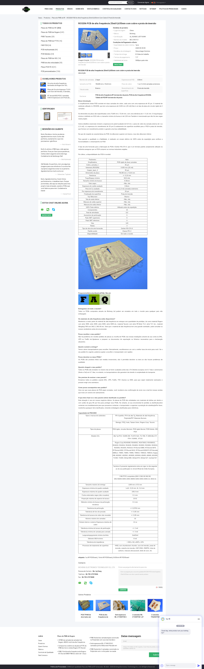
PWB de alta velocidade (50, 63)
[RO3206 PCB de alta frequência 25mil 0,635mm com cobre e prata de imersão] (93, 39)
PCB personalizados (48, 71)
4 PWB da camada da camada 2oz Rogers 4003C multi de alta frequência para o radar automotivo (71, 641)
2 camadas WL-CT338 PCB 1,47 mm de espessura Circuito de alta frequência (138, 616)
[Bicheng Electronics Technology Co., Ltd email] (43, 210)
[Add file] (161, 665)
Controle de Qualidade (45, 652)
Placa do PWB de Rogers (50, 32)
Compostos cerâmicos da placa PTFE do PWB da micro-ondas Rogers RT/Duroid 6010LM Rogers (72, 647)
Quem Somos (43, 646)
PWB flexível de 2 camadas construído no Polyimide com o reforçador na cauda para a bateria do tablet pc (104, 650)
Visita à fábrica (93, 9)
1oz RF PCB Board (91, 557)
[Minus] (198, 619)
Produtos (60, 9)
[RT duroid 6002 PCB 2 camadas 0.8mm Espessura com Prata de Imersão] (43, 96)
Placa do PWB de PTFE (50, 41)
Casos (183, 9)
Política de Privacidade (168, 9)
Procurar (130, 2)
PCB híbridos (45, 54)
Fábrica (40, 649)
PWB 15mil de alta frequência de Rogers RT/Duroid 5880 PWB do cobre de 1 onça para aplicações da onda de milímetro (72, 653)
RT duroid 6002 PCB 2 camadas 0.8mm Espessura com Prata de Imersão (58, 98)
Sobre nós (80, 9)
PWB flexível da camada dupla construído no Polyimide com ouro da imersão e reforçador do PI (104, 639)
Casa (40, 18)
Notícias (143, 9)
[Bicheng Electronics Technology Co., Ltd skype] (55, 210)
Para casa (49, 9)
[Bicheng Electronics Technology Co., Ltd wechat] (49, 210)
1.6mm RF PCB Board (105, 557)
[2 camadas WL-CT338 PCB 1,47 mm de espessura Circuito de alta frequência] (137, 605)
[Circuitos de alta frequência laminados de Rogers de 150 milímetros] (43, 84)
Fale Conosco (42, 655)
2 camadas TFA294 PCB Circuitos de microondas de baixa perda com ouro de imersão (155, 616)
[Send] (198, 665)
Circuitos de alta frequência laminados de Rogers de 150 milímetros (57, 85)
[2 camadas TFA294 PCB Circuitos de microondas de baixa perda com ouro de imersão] (155, 605)
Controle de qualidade (112, 9)
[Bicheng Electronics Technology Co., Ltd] (26, 9)
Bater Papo (118, 64)
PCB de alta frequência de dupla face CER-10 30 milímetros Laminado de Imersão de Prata (103, 616)
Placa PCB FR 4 (47, 67)
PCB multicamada (47, 50)
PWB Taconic (46, 37)
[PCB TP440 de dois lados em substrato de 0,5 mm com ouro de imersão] (85, 605)
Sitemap (153, 9)
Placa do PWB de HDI (49, 58)
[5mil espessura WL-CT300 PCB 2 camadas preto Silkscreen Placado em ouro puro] (120, 605)
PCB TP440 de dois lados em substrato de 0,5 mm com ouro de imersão (86, 616)
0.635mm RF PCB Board (121, 557)
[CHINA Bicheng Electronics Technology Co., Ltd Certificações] (47, 116)
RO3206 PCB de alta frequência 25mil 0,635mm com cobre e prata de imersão (93, 62)
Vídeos (69, 9)
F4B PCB (44, 45)
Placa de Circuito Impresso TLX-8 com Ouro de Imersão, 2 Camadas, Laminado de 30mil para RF (59, 91)
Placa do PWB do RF (58, 18)
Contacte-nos (130, 9)
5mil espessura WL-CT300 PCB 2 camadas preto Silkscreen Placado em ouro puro (120, 616)
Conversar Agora (143, 2)
